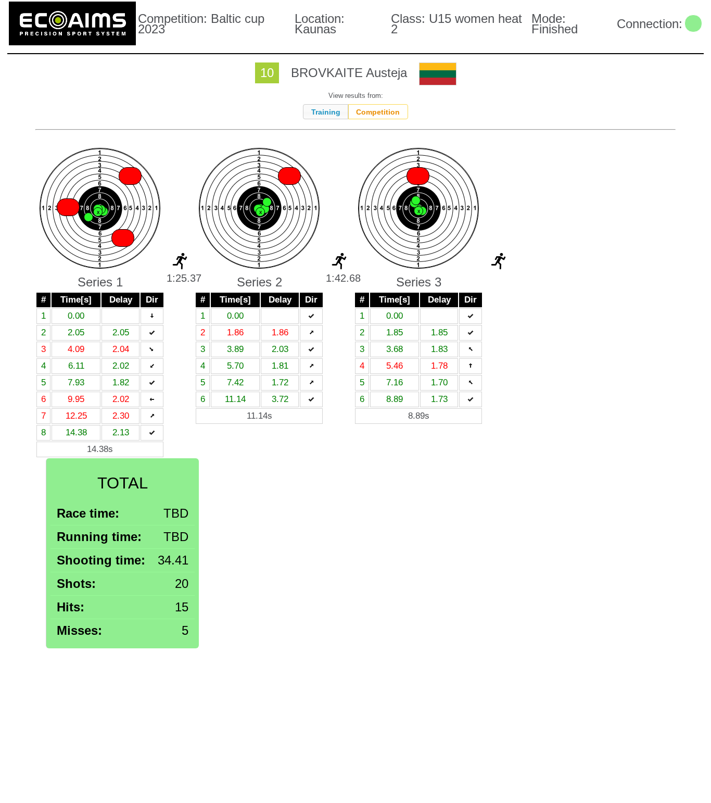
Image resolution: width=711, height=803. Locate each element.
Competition (378, 112)
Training (325, 112)
